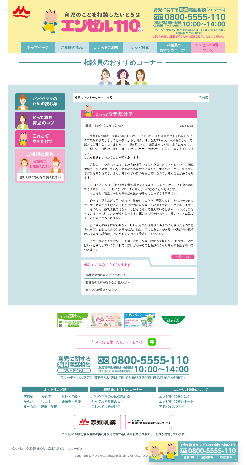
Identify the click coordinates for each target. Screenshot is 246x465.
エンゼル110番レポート (176, 401)
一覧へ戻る (183, 257)
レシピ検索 (140, 47)
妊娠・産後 (49, 406)
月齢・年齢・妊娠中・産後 (71, 398)
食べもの (30, 406)
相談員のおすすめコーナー (174, 47)
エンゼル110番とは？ (174, 396)
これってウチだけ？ (105, 406)
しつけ (46, 401)
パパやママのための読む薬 (110, 396)
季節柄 (28, 396)
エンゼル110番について (208, 47)
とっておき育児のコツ (107, 401)
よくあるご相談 (105, 47)
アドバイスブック (172, 406)
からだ (28, 401)
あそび (46, 396)
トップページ (38, 47)
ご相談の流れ (72, 47)
